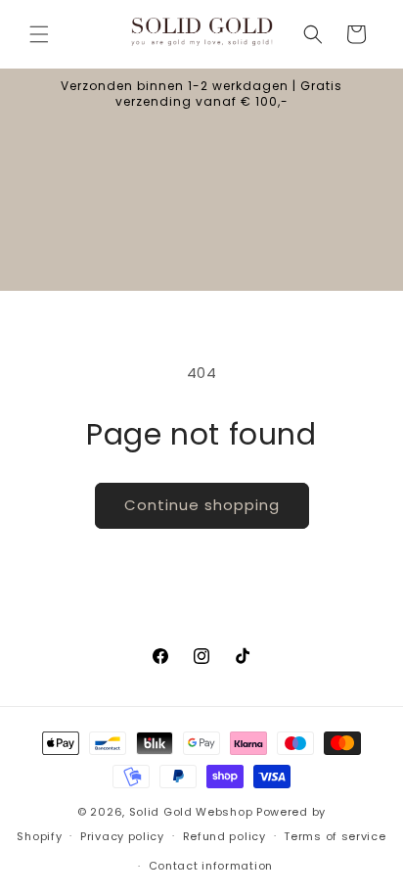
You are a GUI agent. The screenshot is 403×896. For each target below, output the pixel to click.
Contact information (211, 865)
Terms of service (334, 836)
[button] (39, 34)
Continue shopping (202, 505)
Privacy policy (122, 836)
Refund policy (224, 836)
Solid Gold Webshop (191, 812)
